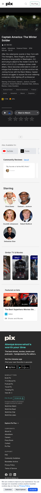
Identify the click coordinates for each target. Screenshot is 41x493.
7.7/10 (6, 99)
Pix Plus (7, 446)
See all (26, 160)
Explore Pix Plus (11, 423)
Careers (7, 437)
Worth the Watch (10, 406)
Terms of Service (11, 468)
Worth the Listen (10, 415)
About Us (8, 431)
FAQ (6, 455)
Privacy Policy (10, 465)
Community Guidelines (12, 458)
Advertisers (9, 434)
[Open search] (26, 4)
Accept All (33, 489)
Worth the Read (10, 409)
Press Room (9, 440)
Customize (8, 489)
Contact (7, 443)
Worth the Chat (10, 412)
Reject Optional (20, 489)
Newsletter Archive (11, 461)
